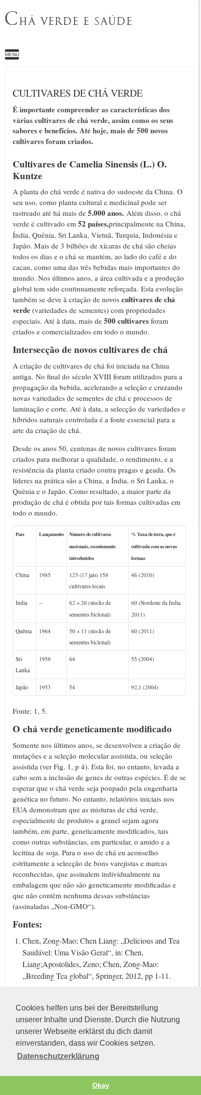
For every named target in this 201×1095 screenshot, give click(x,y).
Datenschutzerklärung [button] (58, 1056)
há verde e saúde (68, 19)
